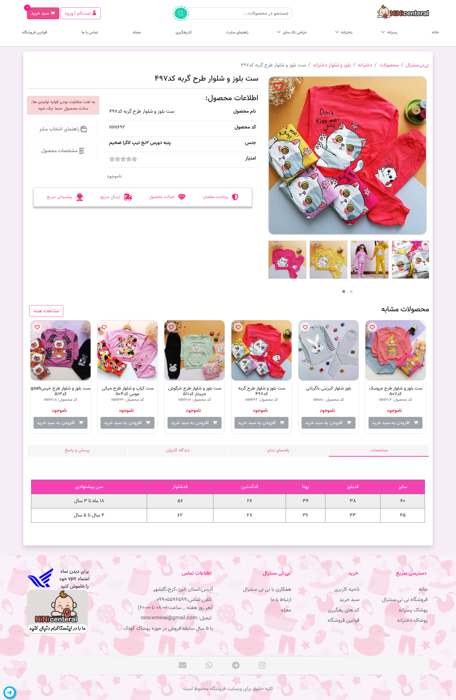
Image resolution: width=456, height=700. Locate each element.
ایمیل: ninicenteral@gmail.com (177, 618)
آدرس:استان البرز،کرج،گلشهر (183, 589)
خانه (435, 32)
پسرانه (392, 32)
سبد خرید (38, 12)
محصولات (389, 65)
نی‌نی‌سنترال (417, 65)
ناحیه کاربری (347, 589)
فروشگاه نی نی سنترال (405, 599)
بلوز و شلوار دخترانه (332, 65)
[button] (343, 291)
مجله (137, 32)
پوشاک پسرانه (413, 610)
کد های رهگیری (344, 610)
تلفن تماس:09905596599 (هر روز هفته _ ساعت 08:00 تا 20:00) (175, 603)
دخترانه (346, 32)
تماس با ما (90, 32)
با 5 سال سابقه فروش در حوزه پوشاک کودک (168, 628)
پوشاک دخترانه (412, 620)
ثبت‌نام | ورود (78, 13)
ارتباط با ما (280, 599)
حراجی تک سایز (294, 32)
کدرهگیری (184, 32)
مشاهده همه (46, 311)
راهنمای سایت (237, 32)
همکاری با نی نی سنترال (267, 589)
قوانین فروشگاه (34, 32)
